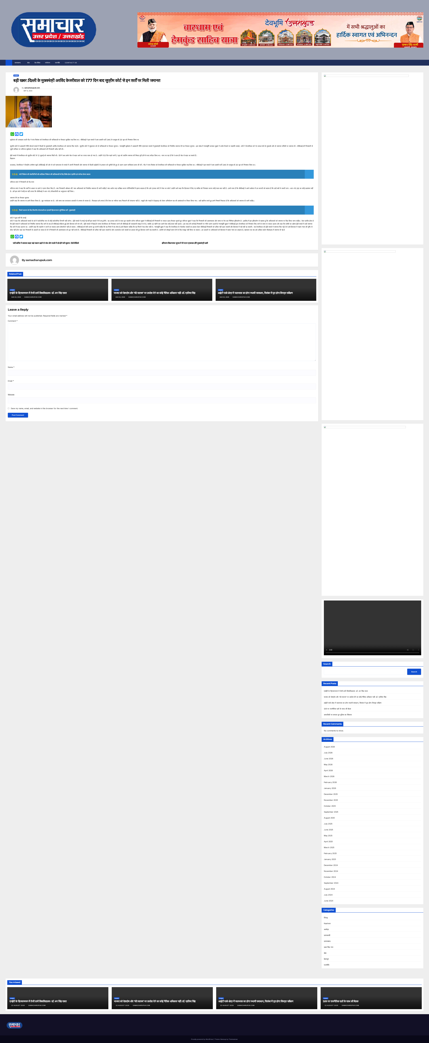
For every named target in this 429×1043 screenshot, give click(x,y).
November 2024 (331, 871)
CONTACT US (71, 63)
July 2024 (328, 895)
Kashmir (327, 923)
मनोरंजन (47, 63)
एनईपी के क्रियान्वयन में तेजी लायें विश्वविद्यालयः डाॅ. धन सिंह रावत (38, 293)
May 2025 (328, 835)
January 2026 (330, 788)
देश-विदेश (37, 63)
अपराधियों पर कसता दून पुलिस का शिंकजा (338, 715)
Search (327, 664)
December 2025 (331, 794)
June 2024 (328, 901)
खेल (28, 63)
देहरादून (326, 959)
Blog (326, 917)
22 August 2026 (18, 1005)
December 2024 (331, 865)
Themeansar (233, 1039)
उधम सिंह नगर (328, 947)
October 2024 (330, 877)
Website (11, 395)
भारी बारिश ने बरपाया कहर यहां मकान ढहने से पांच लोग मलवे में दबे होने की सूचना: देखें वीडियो (46, 243)
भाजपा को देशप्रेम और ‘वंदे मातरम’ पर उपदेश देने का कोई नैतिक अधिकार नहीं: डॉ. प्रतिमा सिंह (154, 293)
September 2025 (331, 812)
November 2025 (331, 800)
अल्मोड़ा (326, 929)
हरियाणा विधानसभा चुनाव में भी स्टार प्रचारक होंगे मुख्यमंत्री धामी (185, 243)
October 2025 (330, 806)
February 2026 (330, 782)
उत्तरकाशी (327, 935)
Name (11, 367)
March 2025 (329, 847)
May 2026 (328, 764)
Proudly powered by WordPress (202, 1039)
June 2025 (328, 830)
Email (11, 381)
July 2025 (328, 824)
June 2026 (328, 758)
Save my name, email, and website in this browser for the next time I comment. (44, 408)
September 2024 (331, 883)
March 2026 (329, 776)
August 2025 (329, 818)
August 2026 (329, 747)
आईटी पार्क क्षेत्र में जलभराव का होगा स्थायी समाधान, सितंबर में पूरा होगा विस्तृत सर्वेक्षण (255, 293)
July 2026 (328, 753)
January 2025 (330, 859)
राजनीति (57, 63)
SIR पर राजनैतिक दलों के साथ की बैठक (337, 709)
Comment (13, 321)
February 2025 (330, 853)
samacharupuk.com (32, 88)
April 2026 (328, 770)
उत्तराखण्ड (18, 63)
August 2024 (329, 889)
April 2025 (328, 841)
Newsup (223, 1039)
